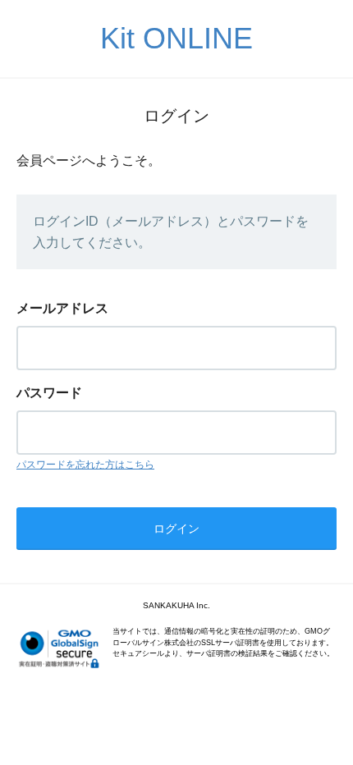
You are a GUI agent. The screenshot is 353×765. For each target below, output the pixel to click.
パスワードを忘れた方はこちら (85, 464)
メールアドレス (62, 308)
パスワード (49, 393)
